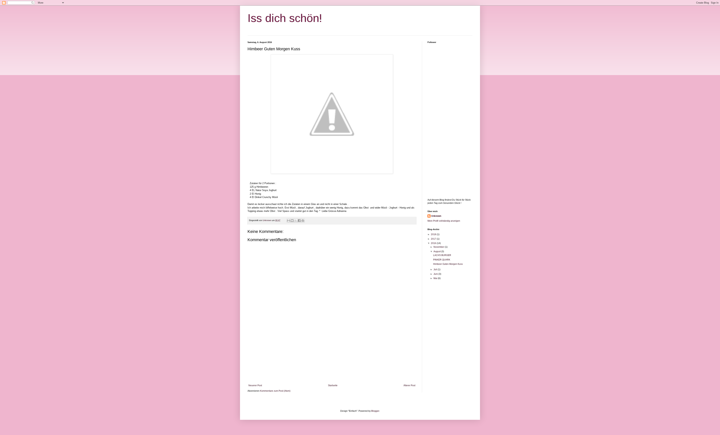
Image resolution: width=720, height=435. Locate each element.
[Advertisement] (332, 353)
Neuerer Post (255, 385)
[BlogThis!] (292, 220)
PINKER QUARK (441, 259)
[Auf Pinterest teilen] (303, 220)
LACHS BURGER (442, 255)
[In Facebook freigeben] (299, 220)
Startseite (333, 385)
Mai (436, 278)
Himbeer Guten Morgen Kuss (448, 264)
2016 (434, 243)
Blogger (375, 411)
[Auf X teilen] (296, 220)
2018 (434, 234)
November (439, 247)
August (437, 251)
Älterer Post (409, 385)
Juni (436, 274)
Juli (436, 269)
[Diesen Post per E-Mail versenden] (288, 220)
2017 (434, 239)
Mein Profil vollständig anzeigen (444, 221)
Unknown (436, 216)
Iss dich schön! (285, 18)
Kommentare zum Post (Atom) (275, 391)
